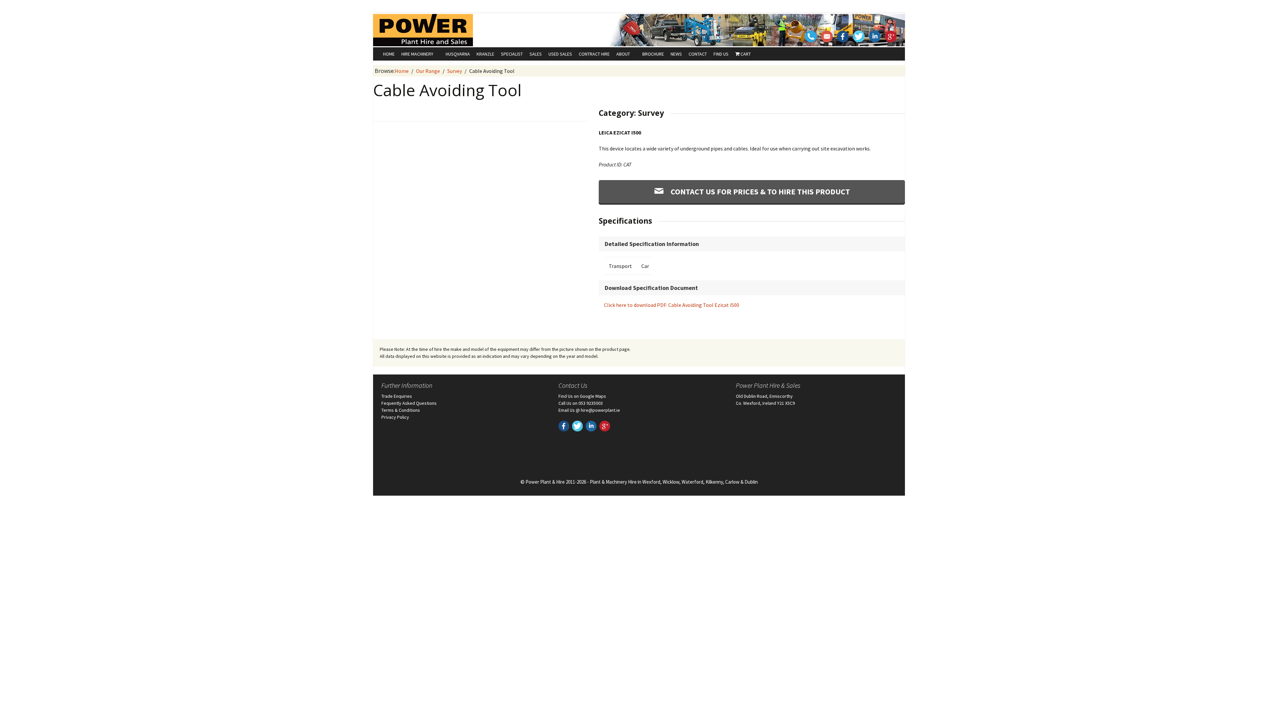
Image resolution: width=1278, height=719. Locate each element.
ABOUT (623, 54)
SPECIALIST (512, 54)
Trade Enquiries (396, 396)
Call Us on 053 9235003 (580, 403)
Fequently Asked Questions (409, 403)
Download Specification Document (651, 288)
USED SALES (560, 54)
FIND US (721, 54)
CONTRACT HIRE (594, 54)
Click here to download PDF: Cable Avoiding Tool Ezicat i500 (671, 305)
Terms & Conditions (400, 410)
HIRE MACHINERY (417, 54)
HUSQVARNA (458, 54)
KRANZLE (485, 54)
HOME (389, 54)
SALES (536, 54)
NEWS (676, 54)
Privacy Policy (395, 417)
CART (745, 54)
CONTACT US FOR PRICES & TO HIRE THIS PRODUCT (759, 191)
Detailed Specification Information (652, 244)
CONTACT (698, 54)
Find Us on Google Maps (582, 396)
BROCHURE (653, 54)
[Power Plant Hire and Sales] (423, 30)
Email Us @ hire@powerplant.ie (589, 410)
